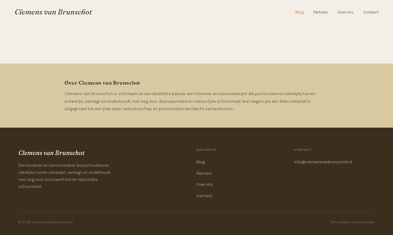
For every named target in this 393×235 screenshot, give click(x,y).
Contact (371, 12)
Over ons (346, 12)
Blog (299, 12)
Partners (320, 12)
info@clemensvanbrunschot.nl (323, 162)
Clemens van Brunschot (53, 11)
